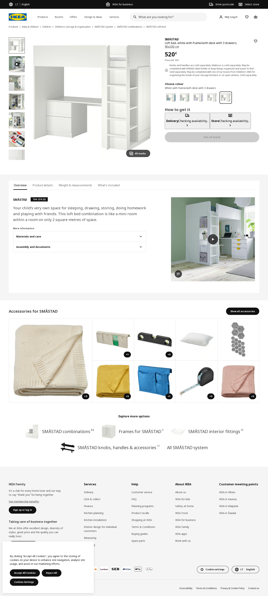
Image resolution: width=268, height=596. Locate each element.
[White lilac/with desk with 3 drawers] (198, 98)
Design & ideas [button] (93, 17)
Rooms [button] (59, 17)
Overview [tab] (20, 185)
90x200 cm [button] (172, 46)
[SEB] (115, 569)
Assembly (89, 545)
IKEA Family (182, 527)
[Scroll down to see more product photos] (17, 160)
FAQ (134, 499)
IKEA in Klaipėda (228, 506)
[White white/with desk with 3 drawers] (212, 98)
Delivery (88, 492)
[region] (92, 98)
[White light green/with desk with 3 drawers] (184, 98)
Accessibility (185, 588)
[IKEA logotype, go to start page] (18, 17)
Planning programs (142, 506)
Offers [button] (73, 17)
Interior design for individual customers (100, 529)
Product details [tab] (42, 185)
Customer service (141, 492)
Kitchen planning (93, 513)
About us (180, 492)
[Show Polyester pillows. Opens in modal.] (196, 340)
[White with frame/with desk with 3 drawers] (226, 98)
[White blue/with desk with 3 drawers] (171, 98)
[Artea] (126, 569)
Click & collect (92, 499)
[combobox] (167, 17)
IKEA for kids (182, 499)
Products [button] (42, 17)
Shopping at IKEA (141, 520)
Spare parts (138, 540)
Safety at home (184, 506)
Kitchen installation (95, 520)
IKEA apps (181, 534)
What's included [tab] (108, 185)
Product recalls (140, 513)
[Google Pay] (149, 569)
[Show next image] (145, 98)
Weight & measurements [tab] (75, 185)
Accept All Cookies (25, 572)
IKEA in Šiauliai (227, 513)
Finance (88, 506)
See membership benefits (24, 501)
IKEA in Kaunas (228, 499)
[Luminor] (104, 569)
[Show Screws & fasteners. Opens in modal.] (238, 340)
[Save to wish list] (255, 41)
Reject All (51, 572)
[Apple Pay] (138, 569)
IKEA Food (181, 513)
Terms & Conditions (143, 527)
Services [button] (114, 17)
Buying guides (139, 534)
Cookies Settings (24, 582)
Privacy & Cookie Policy (232, 588)
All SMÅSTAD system (187, 447)
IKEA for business (185, 520)
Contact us (253, 588)
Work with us (183, 540)
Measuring (90, 538)
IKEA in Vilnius (227, 492)
